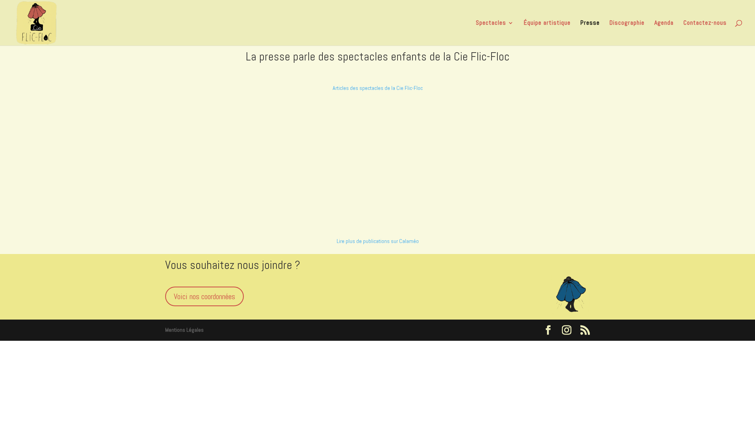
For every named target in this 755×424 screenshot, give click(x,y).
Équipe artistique (547, 23)
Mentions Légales (184, 329)
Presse (590, 23)
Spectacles (491, 23)
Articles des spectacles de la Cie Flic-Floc (378, 87)
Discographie (627, 23)
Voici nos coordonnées (204, 296)
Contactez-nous (705, 23)
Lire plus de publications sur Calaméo (378, 241)
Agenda (664, 23)
